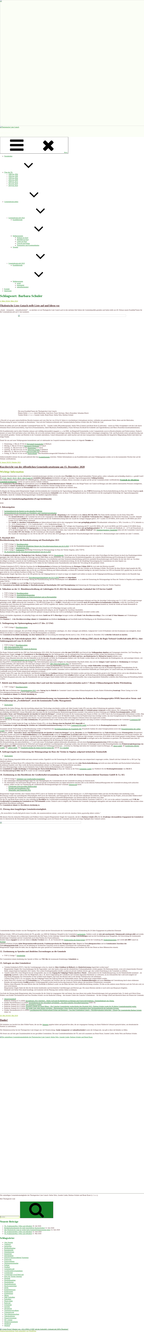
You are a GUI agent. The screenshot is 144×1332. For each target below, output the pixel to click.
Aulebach (7, 1244)
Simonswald (73, 784)
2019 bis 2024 (13, 185)
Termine (15, 247)
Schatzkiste (8, 1305)
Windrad (7, 1325)
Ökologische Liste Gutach (8, 131)
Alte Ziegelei (8, 1242)
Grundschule (8, 1273)
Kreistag (3, 942)
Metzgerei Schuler (34, 449)
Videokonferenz (9, 1316)
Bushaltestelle (8, 1250)
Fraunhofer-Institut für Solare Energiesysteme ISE (37, 748)
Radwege (7, 1303)
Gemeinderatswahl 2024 (16, 218)
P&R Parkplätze (9, 1297)
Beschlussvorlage (22, 544)
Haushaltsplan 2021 (22, 548)
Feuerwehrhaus (9, 1261)
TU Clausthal (64, 748)
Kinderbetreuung (9, 1290)
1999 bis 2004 (13, 178)
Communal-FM (135, 719)
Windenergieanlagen (11, 1322)
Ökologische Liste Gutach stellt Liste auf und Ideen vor (30, 305)
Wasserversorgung (10, 1318)
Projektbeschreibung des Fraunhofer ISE (68, 729)
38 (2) (19, 478)
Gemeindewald (9, 1269)
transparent (20, 285)
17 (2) (4, 478)
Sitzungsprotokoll (10, 999)
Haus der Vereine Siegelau (13, 1276)
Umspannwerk (9, 1312)
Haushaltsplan (9, 1282)
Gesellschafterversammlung (13, 1271)
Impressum (7, 291)
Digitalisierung (9, 1252)
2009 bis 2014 (13, 182)
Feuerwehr (7, 1259)
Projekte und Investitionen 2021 (19, 788)
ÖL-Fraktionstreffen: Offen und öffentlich (18, 1226)
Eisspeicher (8, 1254)
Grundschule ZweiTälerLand (14, 1274)
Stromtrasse (8, 1308)
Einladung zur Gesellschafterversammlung (31, 779)
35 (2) (15, 478)
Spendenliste (21, 955)
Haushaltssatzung (10, 1284)
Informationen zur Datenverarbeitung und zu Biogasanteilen (37, 597)
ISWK (6, 1288)
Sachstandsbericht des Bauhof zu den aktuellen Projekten (23, 511)
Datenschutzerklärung (7, 1331)
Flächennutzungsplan (11, 1263)
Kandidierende (17, 220)
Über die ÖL (8, 172)
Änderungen (20, 550)
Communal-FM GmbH (78, 725)
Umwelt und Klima (23, 243)
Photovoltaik (8, 1301)
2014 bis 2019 (13, 184)
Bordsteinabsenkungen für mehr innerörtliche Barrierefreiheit (24, 1228)
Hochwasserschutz (10, 1286)
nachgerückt (81, 934)
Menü (65, 152)
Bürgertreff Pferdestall (31, 446)
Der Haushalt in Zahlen (33, 1004)
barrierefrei (7, 1246)
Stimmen (45, 1024)
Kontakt (7, 289)
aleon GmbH (117, 746)
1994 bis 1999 (13, 176)
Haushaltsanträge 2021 (28, 690)
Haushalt (7, 1278)
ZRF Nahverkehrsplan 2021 (13, 647)
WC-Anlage (8, 1320)
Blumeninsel (32, 448)
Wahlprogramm (18, 236)
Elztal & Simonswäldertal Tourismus (16, 1257)
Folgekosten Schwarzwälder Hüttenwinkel (22, 786)
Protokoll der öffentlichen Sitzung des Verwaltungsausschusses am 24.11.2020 (43, 546)
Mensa (6, 1295)
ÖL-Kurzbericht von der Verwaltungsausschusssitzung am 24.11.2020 (27, 552)
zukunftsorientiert (22, 287)
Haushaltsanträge (10, 1280)
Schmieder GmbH (85, 769)
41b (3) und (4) (27, 478)
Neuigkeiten (8, 156)
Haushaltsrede (59, 555)
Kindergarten (8, 1291)
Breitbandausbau (9, 1248)
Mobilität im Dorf (23, 240)
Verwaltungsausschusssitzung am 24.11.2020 (44, 577)
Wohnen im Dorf (22, 238)
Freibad (6, 1265)
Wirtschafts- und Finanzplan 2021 (19, 790)
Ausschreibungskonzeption (26, 595)
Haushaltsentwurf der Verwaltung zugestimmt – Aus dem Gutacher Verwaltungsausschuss (59, 1002)
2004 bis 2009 (13, 180)
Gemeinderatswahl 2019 (16, 263)
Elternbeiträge (8, 1256)
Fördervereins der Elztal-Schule (74, 940)
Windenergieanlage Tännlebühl (106, 530)
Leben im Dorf (22, 241)
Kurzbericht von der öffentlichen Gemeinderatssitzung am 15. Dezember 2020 (42, 466)
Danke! (4, 1020)
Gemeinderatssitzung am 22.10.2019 (23, 660)
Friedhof (7, 1267)
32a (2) (9, 478)
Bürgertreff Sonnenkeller (35, 444)
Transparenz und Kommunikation (28, 245)
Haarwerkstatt (32, 453)
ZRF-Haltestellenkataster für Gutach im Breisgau (20, 649)
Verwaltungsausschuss (11, 1314)
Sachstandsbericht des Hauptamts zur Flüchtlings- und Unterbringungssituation (30, 513)
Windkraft (7, 1324)
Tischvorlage (8, 705)
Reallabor (8, 718)
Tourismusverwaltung (11, 1310)
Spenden (7, 1307)
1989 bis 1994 (13, 174)
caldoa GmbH (12, 748)
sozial (19, 283)
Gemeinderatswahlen (11, 202)
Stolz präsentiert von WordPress (25, 1331)
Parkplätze (7, 1299)
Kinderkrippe (8, 1293)
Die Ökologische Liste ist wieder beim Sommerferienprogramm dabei (27, 1230)
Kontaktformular (44, 457)
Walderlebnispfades (110, 940)
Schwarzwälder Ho (32, 451)
